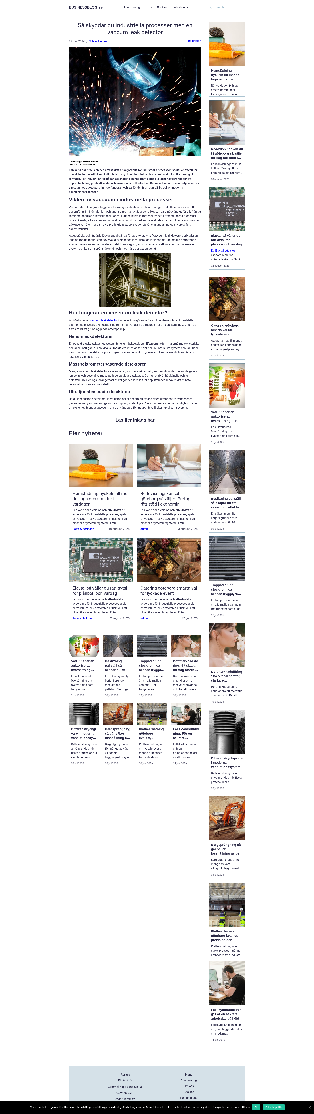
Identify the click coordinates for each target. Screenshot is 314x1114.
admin (144, 529)
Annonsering (132, 7)
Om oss (148, 7)
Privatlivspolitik (273, 1107)
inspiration (194, 41)
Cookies (162, 7)
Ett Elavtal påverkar (223, 250)
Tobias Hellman (99, 41)
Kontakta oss (179, 7)
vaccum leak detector (104, 320)
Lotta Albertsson (83, 529)
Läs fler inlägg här (135, 419)
